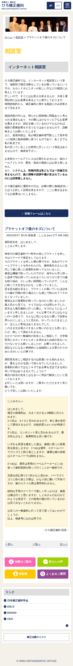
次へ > (63, 544)
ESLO (10, 606)
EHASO (11, 612)
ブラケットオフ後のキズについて (30, 229)
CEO (10, 618)
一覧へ (36, 544)
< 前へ (9, 544)
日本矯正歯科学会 (17, 600)
